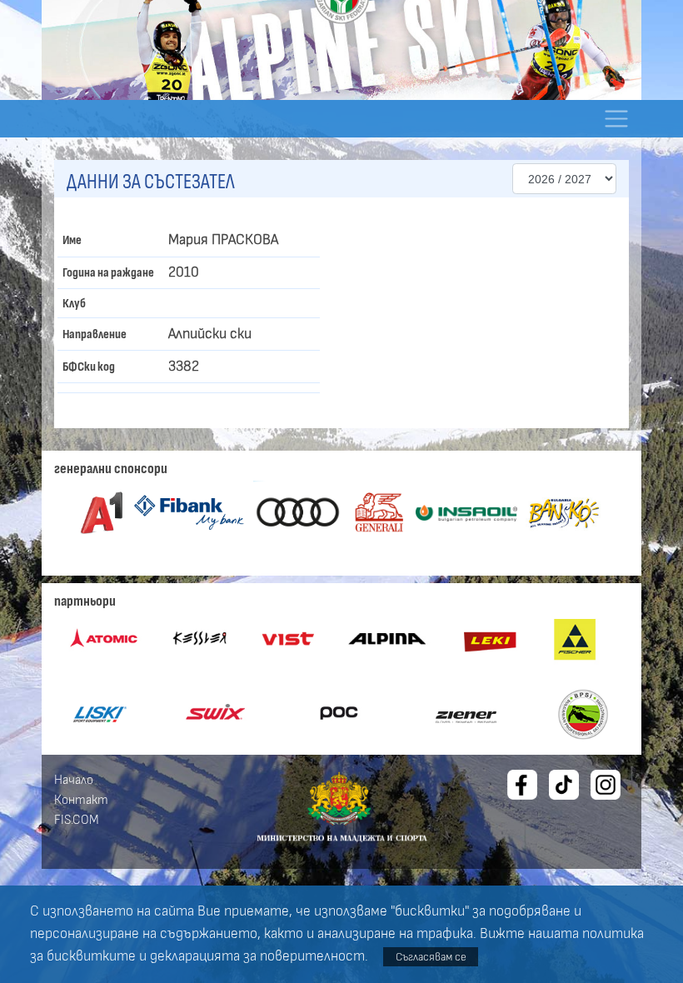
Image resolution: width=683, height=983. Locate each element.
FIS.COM (76, 819)
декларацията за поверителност (257, 956)
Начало (73, 779)
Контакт (81, 799)
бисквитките (91, 956)
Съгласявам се (431, 957)
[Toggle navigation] (616, 119)
